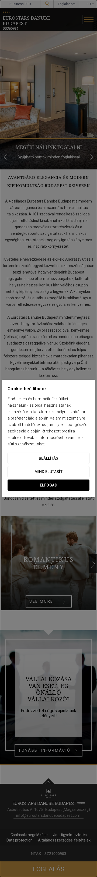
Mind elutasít (48, 472)
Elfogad (48, 485)
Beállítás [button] (48, 458)
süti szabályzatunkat (26, 444)
